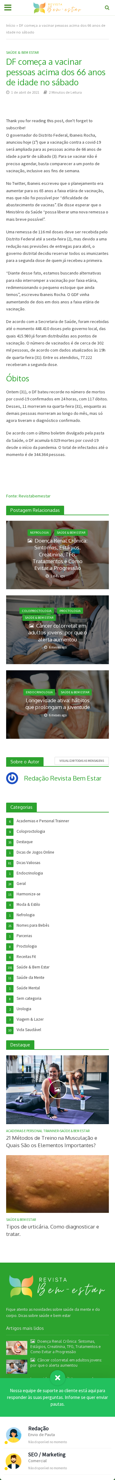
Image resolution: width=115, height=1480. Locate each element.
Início (10, 25)
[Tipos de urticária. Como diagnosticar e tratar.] (57, 1183)
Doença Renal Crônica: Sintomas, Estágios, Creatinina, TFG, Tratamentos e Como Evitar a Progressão (60, 554)
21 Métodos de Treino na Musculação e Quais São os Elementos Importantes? (51, 1141)
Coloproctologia (37, 611)
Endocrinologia (39, 692)
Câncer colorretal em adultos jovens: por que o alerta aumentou (57, 632)
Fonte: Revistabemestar (28, 496)
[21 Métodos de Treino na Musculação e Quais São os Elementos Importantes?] (57, 1089)
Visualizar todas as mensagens (81, 761)
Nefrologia (39, 532)
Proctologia (70, 611)
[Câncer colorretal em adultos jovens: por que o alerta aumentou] (16, 1366)
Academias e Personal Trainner (32, 1131)
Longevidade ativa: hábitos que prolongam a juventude (57, 703)
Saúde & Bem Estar (22, 52)
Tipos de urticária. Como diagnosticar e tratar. (52, 1230)
